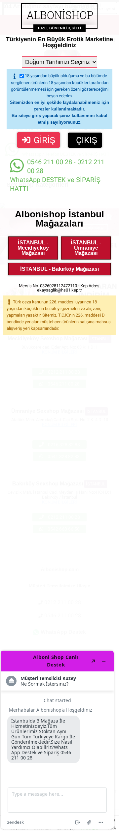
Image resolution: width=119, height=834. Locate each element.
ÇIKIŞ (86, 140)
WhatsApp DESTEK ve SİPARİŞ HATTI (57, 175)
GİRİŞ (44, 140)
